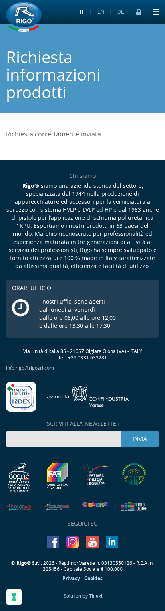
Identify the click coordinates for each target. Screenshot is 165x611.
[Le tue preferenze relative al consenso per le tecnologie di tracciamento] (14, 597)
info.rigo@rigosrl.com (30, 368)
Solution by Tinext (82, 596)
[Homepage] (24, 17)
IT (82, 12)
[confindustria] (88, 395)
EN (100, 12)
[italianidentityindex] (21, 395)
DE (120, 12)
